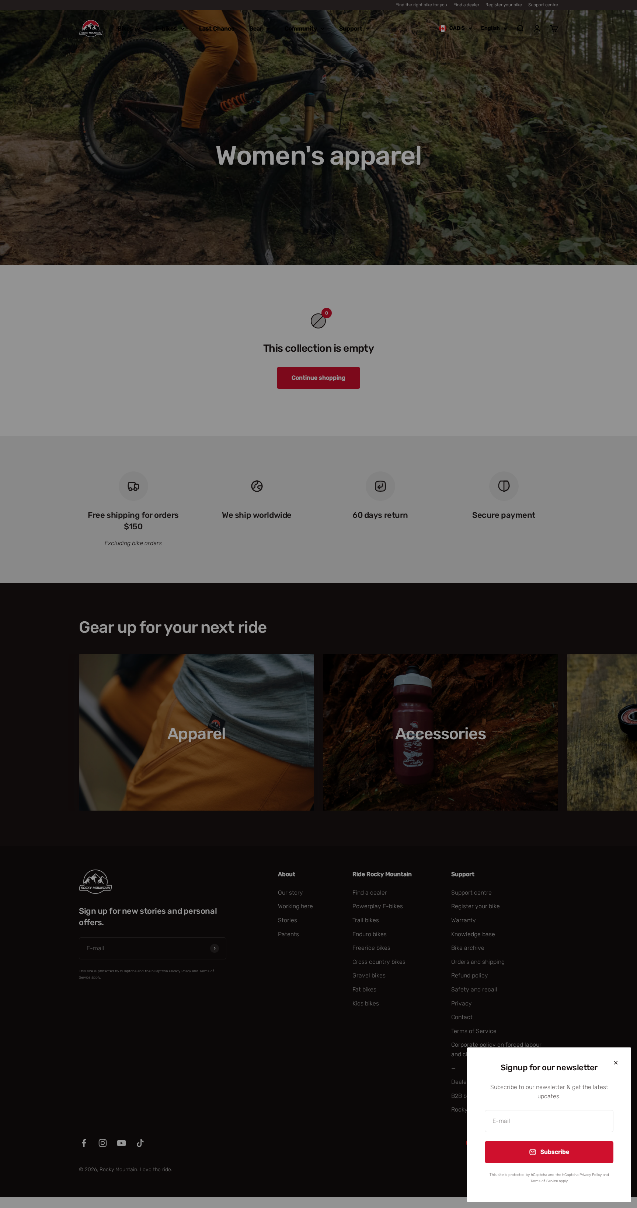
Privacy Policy (590, 1175)
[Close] (615, 1062)
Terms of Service (544, 1181)
